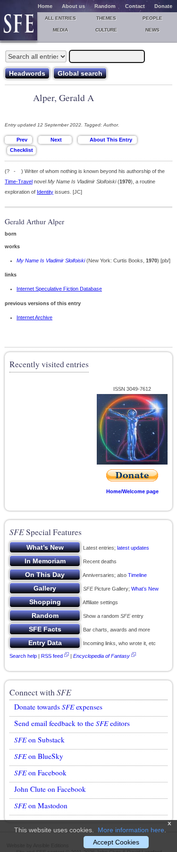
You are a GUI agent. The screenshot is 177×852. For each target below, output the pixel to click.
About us (73, 6)
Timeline (137, 575)
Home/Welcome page (132, 491)
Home (45, 6)
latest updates (133, 548)
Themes (106, 18)
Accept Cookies (116, 842)
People (152, 18)
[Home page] (18, 26)
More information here (131, 830)
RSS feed (52, 656)
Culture (106, 29)
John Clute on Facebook (50, 789)
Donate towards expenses (58, 706)
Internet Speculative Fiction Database (59, 289)
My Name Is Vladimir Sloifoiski (51, 260)
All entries (60, 18)
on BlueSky (38, 756)
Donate (163, 6)
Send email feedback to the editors (72, 723)
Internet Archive (34, 317)
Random (105, 6)
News (152, 29)
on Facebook (40, 772)
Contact (135, 6)
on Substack (39, 739)
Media (60, 29)
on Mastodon (40, 805)
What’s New (145, 589)
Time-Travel (19, 181)
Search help (23, 656)
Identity (45, 192)
